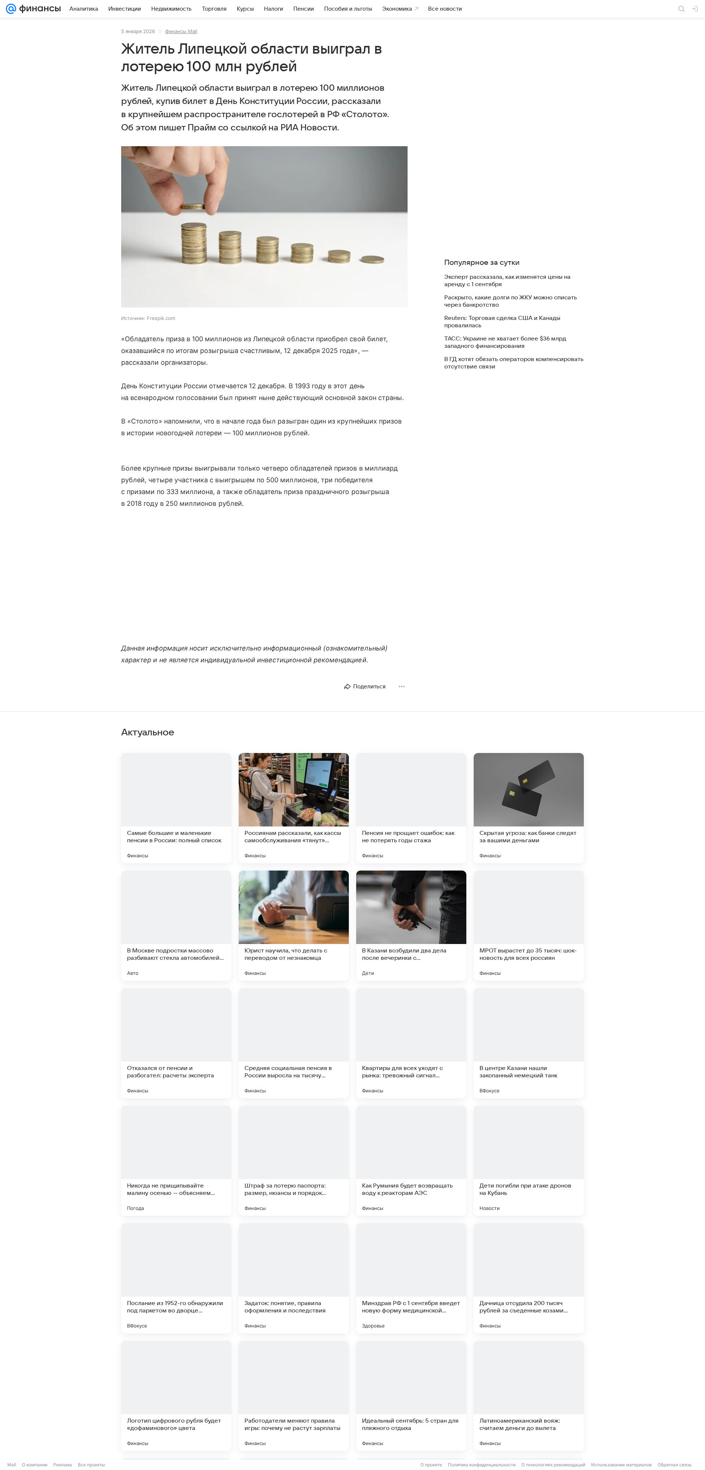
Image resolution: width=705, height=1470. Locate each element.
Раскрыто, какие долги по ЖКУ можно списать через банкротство (510, 301)
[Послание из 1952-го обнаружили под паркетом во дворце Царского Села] (176, 1278)
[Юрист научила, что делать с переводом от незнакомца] (294, 926)
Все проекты (91, 1464)
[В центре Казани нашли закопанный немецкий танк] (529, 1043)
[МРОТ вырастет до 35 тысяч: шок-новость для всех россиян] (529, 926)
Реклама (62, 1464)
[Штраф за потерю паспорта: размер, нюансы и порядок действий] (294, 1161)
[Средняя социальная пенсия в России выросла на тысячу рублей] (294, 1043)
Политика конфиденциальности (482, 1464)
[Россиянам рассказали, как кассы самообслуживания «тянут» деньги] (294, 808)
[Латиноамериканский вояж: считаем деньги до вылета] (529, 1396)
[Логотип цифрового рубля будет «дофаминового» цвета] (176, 1396)
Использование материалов (621, 1464)
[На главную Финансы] (38, 9)
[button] (264, 227)
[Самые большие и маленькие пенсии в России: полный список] (176, 808)
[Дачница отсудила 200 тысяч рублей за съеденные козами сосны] (529, 1278)
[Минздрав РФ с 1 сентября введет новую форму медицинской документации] (411, 1278)
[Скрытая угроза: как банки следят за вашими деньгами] (529, 808)
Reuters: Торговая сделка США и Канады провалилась (502, 322)
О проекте (431, 1464)
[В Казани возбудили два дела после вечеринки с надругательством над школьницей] (411, 926)
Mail (11, 1464)
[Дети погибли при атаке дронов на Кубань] (529, 1161)
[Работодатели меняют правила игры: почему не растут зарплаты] (294, 1396)
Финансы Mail (181, 31)
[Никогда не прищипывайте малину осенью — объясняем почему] (176, 1161)
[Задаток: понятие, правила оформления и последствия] (294, 1278)
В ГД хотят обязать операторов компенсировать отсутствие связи (513, 363)
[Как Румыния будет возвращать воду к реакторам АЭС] (411, 1161)
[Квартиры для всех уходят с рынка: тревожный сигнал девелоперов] (411, 1043)
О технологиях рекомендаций (553, 1464)
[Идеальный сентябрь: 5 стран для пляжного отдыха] (411, 1396)
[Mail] (11, 9)
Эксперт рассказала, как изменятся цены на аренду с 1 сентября (507, 281)
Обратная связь (675, 1464)
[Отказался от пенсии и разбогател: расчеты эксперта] (176, 1043)
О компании (34, 1464)
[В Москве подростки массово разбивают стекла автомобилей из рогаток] (176, 926)
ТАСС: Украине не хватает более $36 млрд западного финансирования (505, 342)
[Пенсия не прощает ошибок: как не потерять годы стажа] (411, 808)
